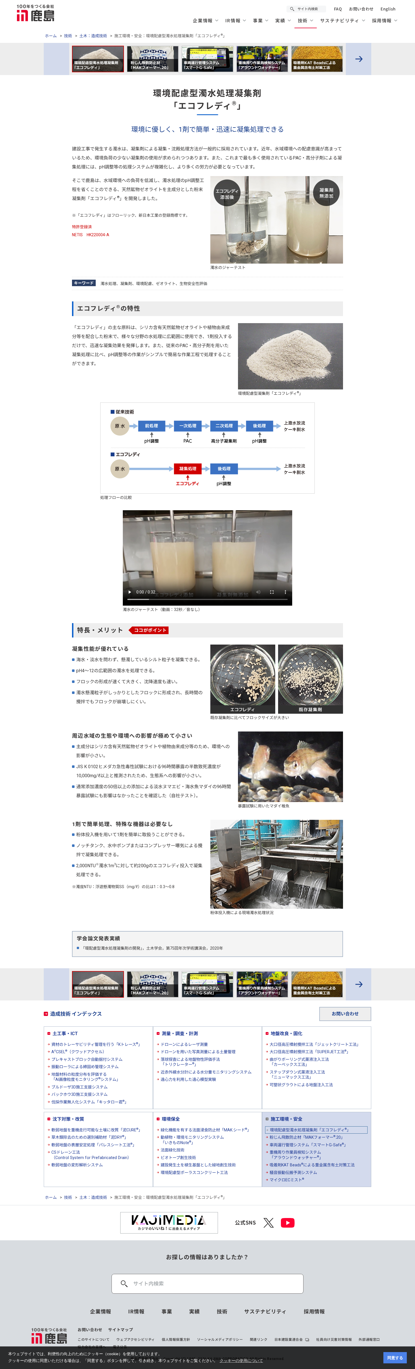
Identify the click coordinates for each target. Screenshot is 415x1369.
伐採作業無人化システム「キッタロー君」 (89, 1101)
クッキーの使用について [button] (241, 1360)
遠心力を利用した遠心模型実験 (188, 1079)
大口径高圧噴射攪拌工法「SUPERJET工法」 (310, 1051)
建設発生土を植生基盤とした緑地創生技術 (198, 1165)
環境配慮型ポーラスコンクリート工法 (194, 1172)
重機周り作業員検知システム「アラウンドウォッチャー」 (296, 1155)
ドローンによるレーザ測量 (184, 1044)
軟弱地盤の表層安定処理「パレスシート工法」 (93, 1144)
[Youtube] (288, 1223)
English (388, 9)
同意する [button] (395, 1357)
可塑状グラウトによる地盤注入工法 (301, 1085)
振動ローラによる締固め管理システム (85, 1066)
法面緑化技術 (172, 1150)
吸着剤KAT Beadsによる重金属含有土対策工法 (312, 1164)
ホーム (51, 36)
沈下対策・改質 (68, 1119)
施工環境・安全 (286, 1119)
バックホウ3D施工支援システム (79, 1094)
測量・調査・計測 (180, 1033)
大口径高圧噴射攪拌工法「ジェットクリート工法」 (315, 1044)
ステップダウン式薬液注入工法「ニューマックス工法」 (297, 1075)
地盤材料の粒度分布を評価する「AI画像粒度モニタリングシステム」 (85, 1077)
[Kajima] (36, 12)
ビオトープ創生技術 (178, 1157)
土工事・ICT (65, 1033)
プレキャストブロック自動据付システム (87, 1059)
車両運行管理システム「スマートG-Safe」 (309, 1144)
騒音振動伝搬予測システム (293, 1172)
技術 (68, 36)
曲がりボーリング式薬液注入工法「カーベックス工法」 (299, 1062)
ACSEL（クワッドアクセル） (78, 1051)
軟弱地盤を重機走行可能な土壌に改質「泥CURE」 (96, 1129)
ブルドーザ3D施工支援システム (79, 1087)
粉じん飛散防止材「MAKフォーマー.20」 (307, 1137)
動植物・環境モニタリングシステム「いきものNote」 (192, 1140)
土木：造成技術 (93, 36)
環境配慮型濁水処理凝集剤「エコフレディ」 (310, 1129)
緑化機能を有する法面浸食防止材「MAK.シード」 (206, 1129)
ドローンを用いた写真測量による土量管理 (198, 1052)
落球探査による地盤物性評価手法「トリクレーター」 (190, 1062)
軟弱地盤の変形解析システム (77, 1165)
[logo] (49, 1338)
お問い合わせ (361, 9)
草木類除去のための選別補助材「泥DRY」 (89, 1137)
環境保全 (171, 1119)
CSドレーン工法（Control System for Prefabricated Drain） (91, 1155)
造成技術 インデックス (76, 1014)
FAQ (338, 9)
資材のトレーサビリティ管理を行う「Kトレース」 (96, 1044)
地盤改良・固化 (286, 1033)
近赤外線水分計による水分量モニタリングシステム (206, 1072)
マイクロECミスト (287, 1179)
